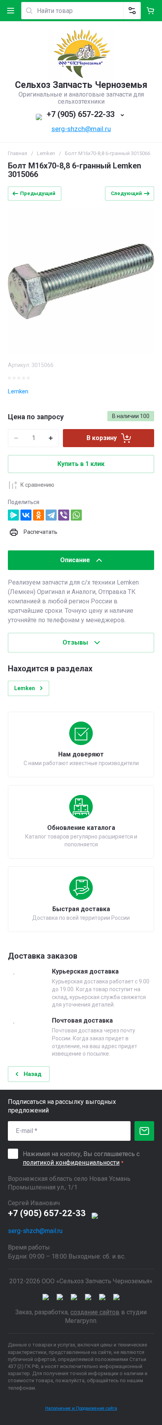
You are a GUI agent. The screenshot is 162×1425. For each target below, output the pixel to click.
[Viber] (63, 515)
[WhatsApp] (76, 515)
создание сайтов (95, 1312)
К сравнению (37, 485)
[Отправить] (144, 1131)
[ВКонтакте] (25, 515)
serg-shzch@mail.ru (81, 129)
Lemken (46, 153)
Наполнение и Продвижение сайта (81, 1408)
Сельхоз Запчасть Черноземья (81, 85)
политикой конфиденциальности (71, 1162)
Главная (17, 153)
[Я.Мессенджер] (13, 515)
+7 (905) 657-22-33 (80, 114)
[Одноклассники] (38, 515)
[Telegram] (51, 515)
